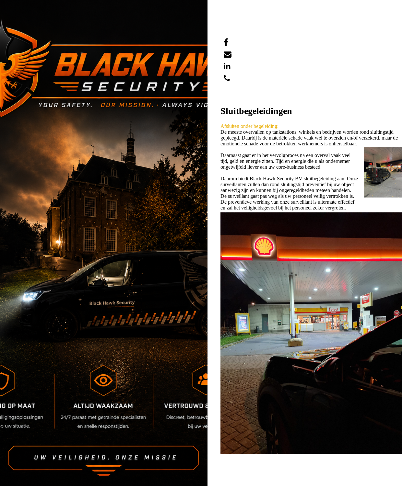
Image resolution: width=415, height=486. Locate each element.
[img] (104, 243)
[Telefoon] (227, 78)
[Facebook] (226, 42)
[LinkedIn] (227, 66)
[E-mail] (227, 54)
